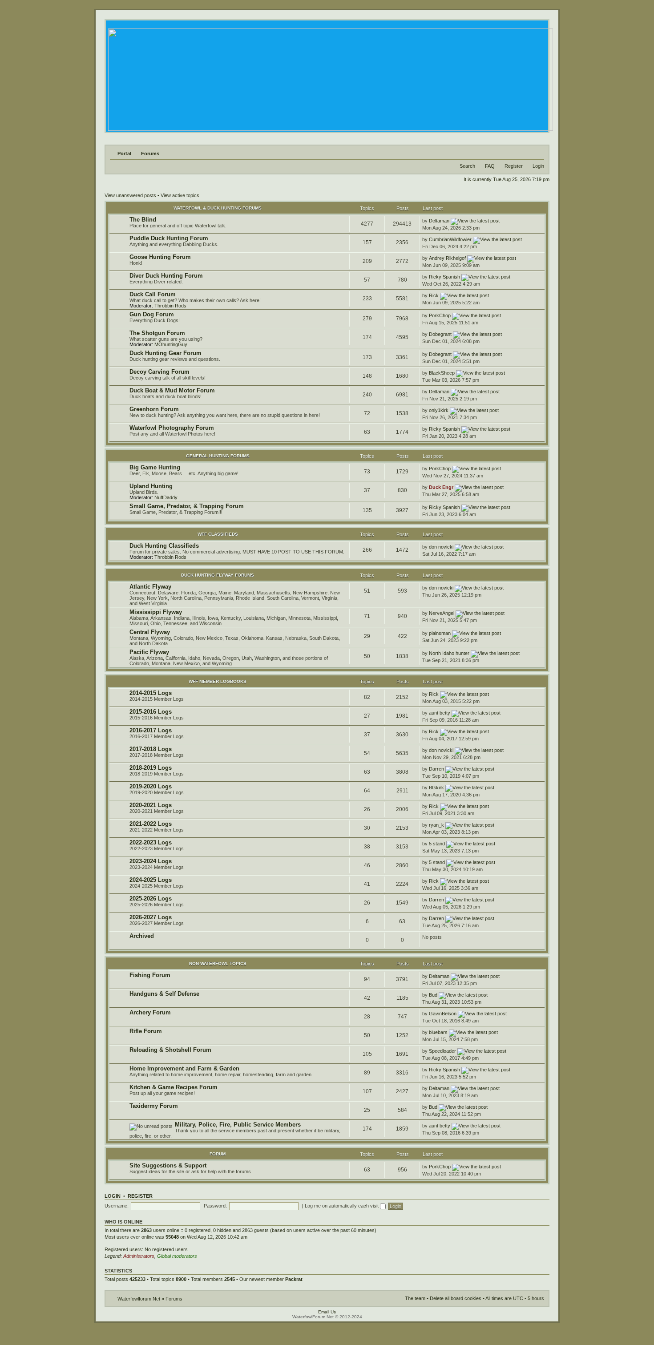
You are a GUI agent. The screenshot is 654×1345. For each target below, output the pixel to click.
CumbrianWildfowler (450, 239)
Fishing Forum (149, 975)
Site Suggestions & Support (167, 1165)
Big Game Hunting (154, 467)
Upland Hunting (151, 486)
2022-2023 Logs (150, 842)
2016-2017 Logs (150, 730)
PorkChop (440, 315)
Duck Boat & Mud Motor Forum (172, 390)
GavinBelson (442, 1013)
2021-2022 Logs (150, 823)
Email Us (327, 1311)
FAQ (490, 166)
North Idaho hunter (449, 653)
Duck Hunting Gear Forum (165, 353)
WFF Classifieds (218, 534)
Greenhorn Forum (154, 409)
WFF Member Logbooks (217, 681)
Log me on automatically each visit (342, 1205)
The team (415, 1298)
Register (514, 166)
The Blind (142, 219)
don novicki (441, 546)
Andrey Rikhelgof (447, 258)
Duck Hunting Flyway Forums (217, 575)
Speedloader (442, 1051)
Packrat (294, 1279)
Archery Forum (150, 1012)
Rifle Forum (145, 1031)
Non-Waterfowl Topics (217, 963)
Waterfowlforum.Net (138, 1298)
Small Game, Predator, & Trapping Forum (186, 506)
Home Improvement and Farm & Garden (184, 1068)
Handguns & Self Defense (164, 993)
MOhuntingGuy (170, 344)
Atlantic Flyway (150, 586)
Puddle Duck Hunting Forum (168, 238)
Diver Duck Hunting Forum (166, 275)
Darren (436, 768)
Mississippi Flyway (155, 612)
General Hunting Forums (218, 455)
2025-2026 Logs (150, 898)
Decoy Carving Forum (159, 371)
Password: (215, 1205)
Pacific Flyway (149, 652)
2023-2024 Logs (150, 861)
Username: (117, 1205)
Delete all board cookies (455, 1298)
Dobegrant (440, 334)
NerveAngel (441, 613)
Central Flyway (149, 632)
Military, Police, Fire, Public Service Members (238, 1124)
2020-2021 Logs (150, 805)
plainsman (440, 633)
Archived (141, 936)
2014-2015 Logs (150, 693)
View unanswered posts (130, 195)
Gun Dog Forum (151, 314)
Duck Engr (441, 487)
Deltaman (439, 220)
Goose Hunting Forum (160, 257)
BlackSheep (442, 373)
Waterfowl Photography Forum (171, 427)
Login (538, 166)
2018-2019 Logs (150, 767)
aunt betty (439, 712)
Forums (150, 153)
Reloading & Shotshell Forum (170, 1049)
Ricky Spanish (444, 276)
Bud (433, 995)
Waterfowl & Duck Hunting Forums (218, 208)
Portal (124, 153)
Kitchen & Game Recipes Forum (173, 1087)
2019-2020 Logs (150, 786)
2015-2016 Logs (150, 711)
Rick (434, 295)
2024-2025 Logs (150, 879)
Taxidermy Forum (153, 1106)
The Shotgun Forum (157, 333)
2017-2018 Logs (150, 749)
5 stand (437, 843)
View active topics (180, 195)
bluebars (438, 1032)
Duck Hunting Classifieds (164, 545)
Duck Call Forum (152, 294)
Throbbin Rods (170, 305)
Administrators (138, 1256)
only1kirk (438, 410)
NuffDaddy (166, 497)
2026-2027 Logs (150, 917)
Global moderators (177, 1256)
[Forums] (330, 77)
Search (467, 166)
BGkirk (436, 787)
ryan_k (436, 825)
